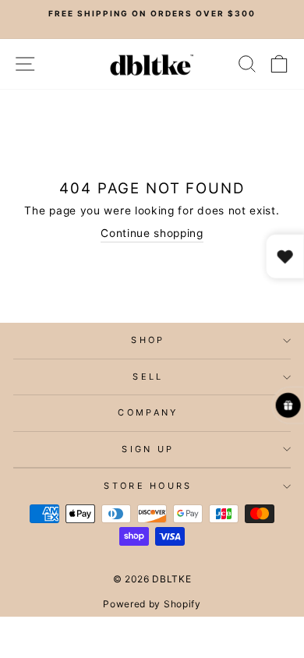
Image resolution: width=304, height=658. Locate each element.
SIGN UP (148, 449)
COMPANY (148, 412)
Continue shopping (152, 233)
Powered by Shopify (151, 604)
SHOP (147, 339)
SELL (148, 376)
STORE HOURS (148, 485)
